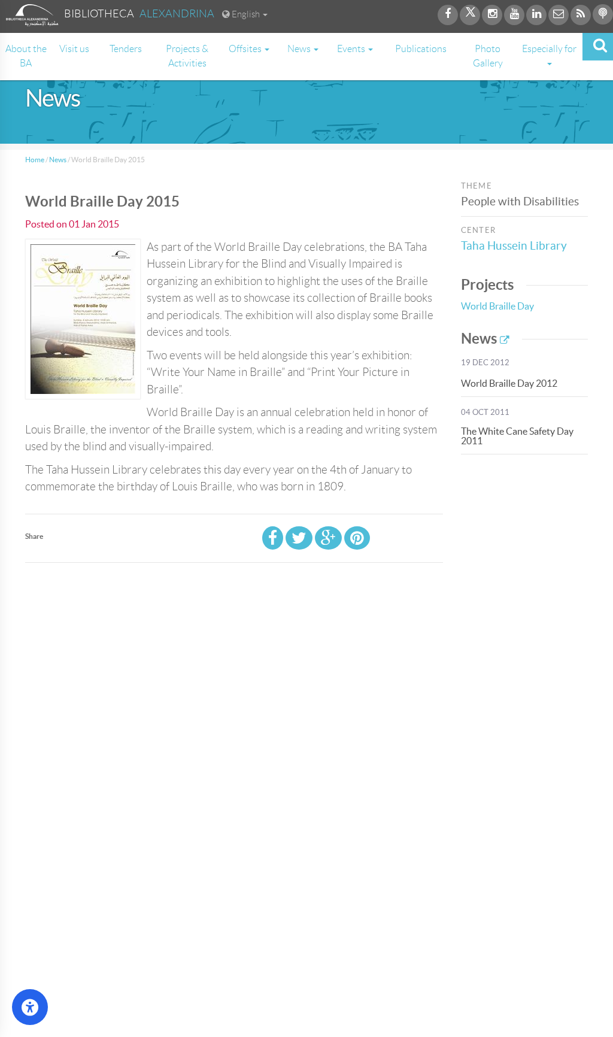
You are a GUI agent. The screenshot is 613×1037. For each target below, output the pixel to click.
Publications (421, 49)
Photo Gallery (488, 56)
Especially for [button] (549, 49)
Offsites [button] (246, 49)
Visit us (74, 49)
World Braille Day (497, 306)
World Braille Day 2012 (509, 383)
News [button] (299, 49)
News (57, 159)
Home (34, 159)
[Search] (597, 46)
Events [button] (352, 49)
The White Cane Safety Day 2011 (517, 435)
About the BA (26, 56)
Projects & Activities (187, 56)
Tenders (126, 49)
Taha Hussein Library (514, 245)
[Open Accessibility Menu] (30, 1007)
